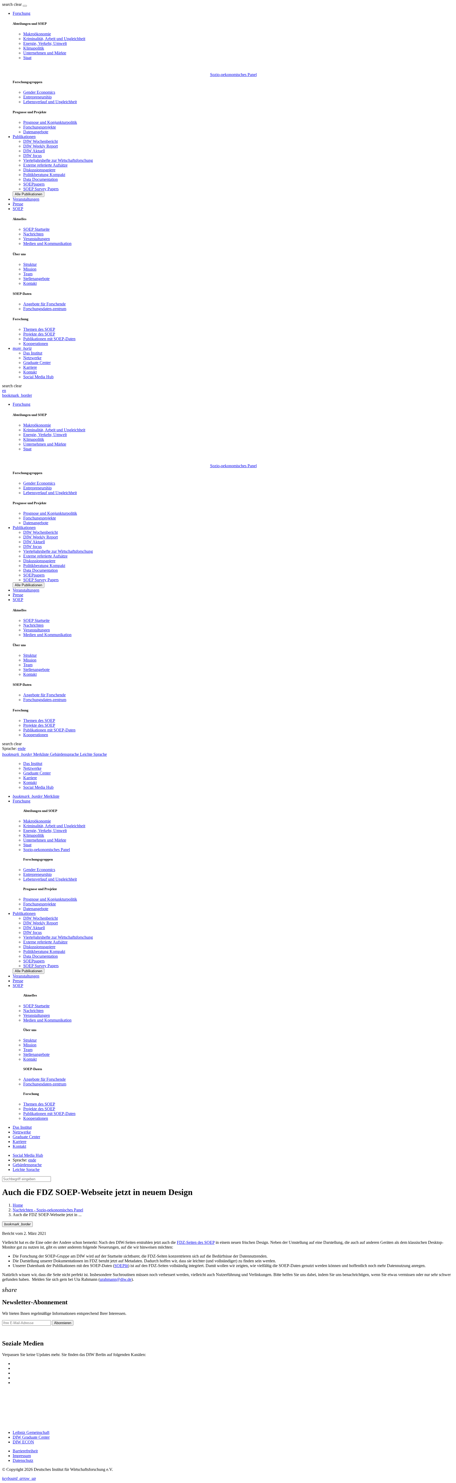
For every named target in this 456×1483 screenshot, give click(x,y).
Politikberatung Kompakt (44, 174)
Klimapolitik (33, 48)
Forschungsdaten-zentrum (44, 308)
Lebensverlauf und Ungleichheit (50, 102)
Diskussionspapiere (39, 170)
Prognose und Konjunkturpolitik (50, 122)
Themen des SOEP (39, 329)
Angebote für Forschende (44, 304)
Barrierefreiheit (25, 1451)
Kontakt (30, 283)
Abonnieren (62, 1323)
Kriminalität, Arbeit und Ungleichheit (54, 38)
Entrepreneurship (37, 97)
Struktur (30, 264)
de (24, 748)
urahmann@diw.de (115, 1279)
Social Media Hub (38, 377)
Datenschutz (23, 1460)
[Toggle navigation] (25, 6)
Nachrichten (33, 234)
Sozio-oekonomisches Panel (233, 74)
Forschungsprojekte (39, 127)
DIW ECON (23, 1442)
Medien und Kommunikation (47, 243)
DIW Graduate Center (31, 1437)
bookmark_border (17, 395)
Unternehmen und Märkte (44, 53)
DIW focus (32, 155)
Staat (27, 57)
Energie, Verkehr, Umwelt (45, 43)
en (4, 390)
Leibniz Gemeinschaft (31, 1432)
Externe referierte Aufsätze (45, 165)
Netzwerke (32, 358)
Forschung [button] (21, 13)
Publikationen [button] (24, 136)
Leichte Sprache (26, 1169)
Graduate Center (37, 362)
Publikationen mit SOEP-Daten (49, 339)
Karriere (30, 367)
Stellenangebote (36, 278)
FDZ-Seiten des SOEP (196, 1242)
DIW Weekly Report (40, 146)
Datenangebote (35, 132)
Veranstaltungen (26, 199)
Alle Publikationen (28, 194)
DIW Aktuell (34, 151)
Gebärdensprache (27, 1165)
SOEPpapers (34, 184)
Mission (29, 269)
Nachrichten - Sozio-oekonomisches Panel (48, 1210)
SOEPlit (121, 1265)
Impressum (22, 1455)
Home (18, 1205)
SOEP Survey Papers (41, 189)
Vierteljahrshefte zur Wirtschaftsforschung (58, 160)
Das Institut (32, 353)
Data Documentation (40, 179)
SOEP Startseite (36, 229)
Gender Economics (39, 92)
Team (27, 274)
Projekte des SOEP (39, 334)
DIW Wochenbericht (40, 141)
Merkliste (36, 796)
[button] (12, 4)
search (7, 4)
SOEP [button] (18, 208)
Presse (18, 204)
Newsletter (11, 1332)
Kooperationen (35, 343)
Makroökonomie (37, 34)
